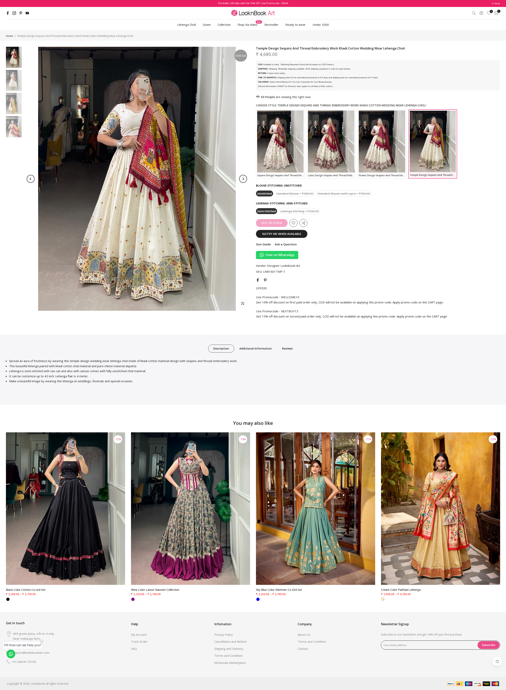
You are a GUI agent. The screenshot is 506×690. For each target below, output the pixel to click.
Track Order (139, 641)
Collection (224, 25)
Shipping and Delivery (228, 649)
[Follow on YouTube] (27, 13)
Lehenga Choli (186, 25)
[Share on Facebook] (258, 280)
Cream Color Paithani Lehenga (401, 590)
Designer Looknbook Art (283, 266)
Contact (303, 649)
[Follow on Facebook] (7, 13)
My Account (139, 635)
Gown (207, 25)
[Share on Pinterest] (265, 280)
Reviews (287, 348)
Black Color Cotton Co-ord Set (25, 590)
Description (221, 348)
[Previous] (31, 179)
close (11, 3)
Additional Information (255, 348)
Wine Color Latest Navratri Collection (155, 590)
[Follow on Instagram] (14, 13)
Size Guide (263, 244)
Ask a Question (286, 244)
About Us (304, 635)
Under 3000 (320, 25)
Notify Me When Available (281, 234)
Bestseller (271, 25)
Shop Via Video (249, 24)
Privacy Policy (223, 635)
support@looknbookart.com (30, 653)
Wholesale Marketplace (230, 663)
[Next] (243, 179)
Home (9, 36)
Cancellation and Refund (230, 641)
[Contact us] (11, 654)
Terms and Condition (228, 656)
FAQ (134, 649)
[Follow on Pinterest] (21, 13)
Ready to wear (295, 25)
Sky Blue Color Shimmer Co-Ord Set (279, 590)
